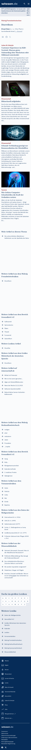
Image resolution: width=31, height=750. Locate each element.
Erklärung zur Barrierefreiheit (9, 737)
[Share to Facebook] (7, 37)
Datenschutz (4, 733)
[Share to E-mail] (3, 37)
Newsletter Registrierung (8, 743)
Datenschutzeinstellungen (8, 735)
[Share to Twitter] (10, 37)
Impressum (4, 731)
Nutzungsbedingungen (7, 741)
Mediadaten (4, 739)
